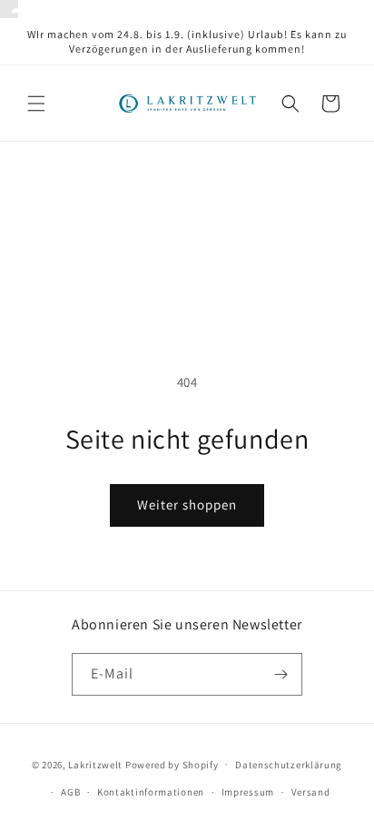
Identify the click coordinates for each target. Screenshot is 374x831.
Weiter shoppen (187, 504)
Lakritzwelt (95, 763)
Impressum (247, 792)
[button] (36, 104)
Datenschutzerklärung (288, 764)
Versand (310, 792)
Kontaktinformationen (150, 792)
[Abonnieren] (281, 674)
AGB (70, 792)
